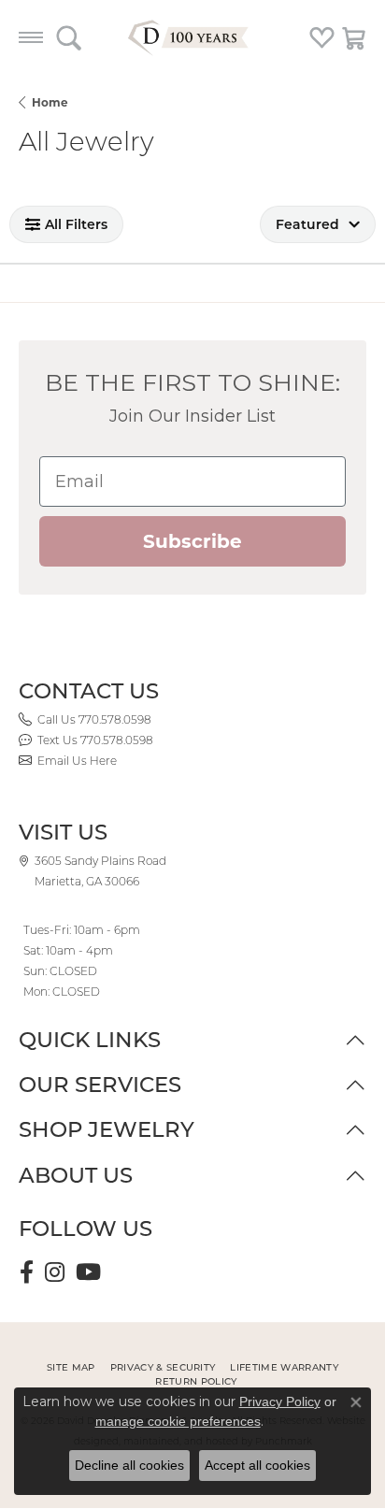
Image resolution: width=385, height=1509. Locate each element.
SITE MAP (71, 1367)
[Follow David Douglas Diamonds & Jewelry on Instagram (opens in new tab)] (54, 1272)
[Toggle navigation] (30, 37)
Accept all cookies (257, 1465)
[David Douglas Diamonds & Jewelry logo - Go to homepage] (192, 37)
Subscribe (192, 541)
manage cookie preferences (178, 1421)
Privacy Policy (280, 1401)
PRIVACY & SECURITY (163, 1367)
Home (50, 102)
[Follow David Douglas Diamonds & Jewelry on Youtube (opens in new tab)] (88, 1272)
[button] (68, 37)
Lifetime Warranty (283, 1367)
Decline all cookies (129, 1465)
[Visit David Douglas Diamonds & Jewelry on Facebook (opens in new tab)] (27, 1272)
